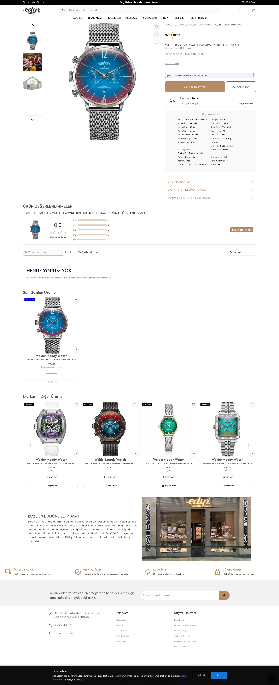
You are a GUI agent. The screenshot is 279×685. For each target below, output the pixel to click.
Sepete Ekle (53, 486)
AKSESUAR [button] (131, 17)
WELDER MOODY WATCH (200, 25)
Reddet (200, 675)
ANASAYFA (170, 25)
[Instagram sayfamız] (38, 2)
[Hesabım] (240, 10)
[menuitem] (77, 18)
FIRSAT (165, 17)
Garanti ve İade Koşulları (185, 625)
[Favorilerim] (247, 10)
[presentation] (82, 527)
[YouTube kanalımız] (33, 2)
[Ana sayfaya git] (31, 10)
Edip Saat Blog (122, 636)
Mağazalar (121, 641)
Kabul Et (219, 675)
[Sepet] (253, 10)
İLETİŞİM (179, 17)
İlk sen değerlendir (194, 53)
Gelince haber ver (195, 86)
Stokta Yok (53, 382)
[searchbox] (143, 10)
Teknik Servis (122, 631)
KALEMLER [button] (114, 17)
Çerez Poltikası (181, 647)
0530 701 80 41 (249, 2)
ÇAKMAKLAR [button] (96, 17)
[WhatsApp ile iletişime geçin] (24, 2)
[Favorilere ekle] (156, 26)
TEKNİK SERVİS (198, 17)
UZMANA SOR (241, 86)
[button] (156, 41)
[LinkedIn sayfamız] (43, 2)
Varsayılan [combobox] (237, 252)
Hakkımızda (121, 620)
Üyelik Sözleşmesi (182, 631)
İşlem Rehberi (180, 620)
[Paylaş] (156, 33)
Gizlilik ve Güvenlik (182, 636)
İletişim (119, 625)
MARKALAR (150, 17)
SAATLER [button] (77, 17)
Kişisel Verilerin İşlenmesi (185, 641)
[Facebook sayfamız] (29, 2)
